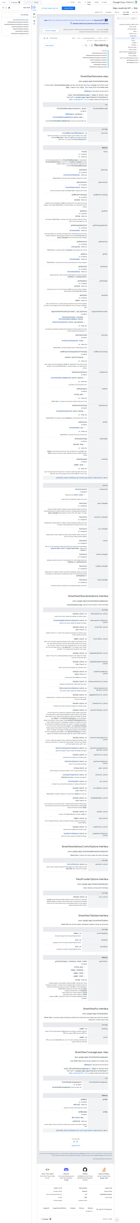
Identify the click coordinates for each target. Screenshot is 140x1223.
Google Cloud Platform (59, 1208)
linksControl (97, 703)
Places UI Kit (98, 20)
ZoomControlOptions (71, 833)
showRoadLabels (96, 798)
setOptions (103, 372)
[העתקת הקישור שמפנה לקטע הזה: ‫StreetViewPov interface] (81, 1009)
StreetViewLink (73, 175)
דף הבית (106, 38)
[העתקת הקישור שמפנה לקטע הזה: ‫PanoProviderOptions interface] (73, 879)
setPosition (103, 405)
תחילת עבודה (68, 8)
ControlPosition (80, 139)
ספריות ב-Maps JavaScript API (79, 99)
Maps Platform (127, 2)
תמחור (96, 2)
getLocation (103, 182)
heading (105, 1029)
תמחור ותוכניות (57, 1191)
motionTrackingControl (99, 737)
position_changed (101, 517)
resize (105, 540)
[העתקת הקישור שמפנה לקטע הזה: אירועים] (101, 485)
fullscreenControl (95, 681)
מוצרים (104, 2)
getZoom (105, 295)
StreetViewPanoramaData (68, 319)
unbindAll (59, 478)
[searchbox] (127, 18)
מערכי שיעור (108, 1197)
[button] (127, 24)
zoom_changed (103, 580)
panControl (98, 755)
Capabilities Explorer (106, 1194)
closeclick (103, 489)
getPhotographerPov (100, 225)
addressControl (96, 614)
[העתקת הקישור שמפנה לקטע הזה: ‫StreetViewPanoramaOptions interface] (66, 596)
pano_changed (103, 503)
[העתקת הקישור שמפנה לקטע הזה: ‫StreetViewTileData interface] (76, 916)
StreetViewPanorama (91, 76)
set (78, 478)
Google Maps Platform (89, 38)
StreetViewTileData (88, 915)
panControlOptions (101, 761)
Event (76, 495)
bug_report (9, 8)
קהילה (72, 2)
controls (104, 133)
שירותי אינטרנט (82, 1200)
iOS (86, 1194)
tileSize (104, 940)
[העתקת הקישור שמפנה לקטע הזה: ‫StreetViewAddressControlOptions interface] (59, 847)
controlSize (97, 639)
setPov (105, 422)
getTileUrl (103, 961)
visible (99, 812)
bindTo (90, 478)
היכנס (4, 2)
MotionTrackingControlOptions (67, 748)
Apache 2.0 (52, 1153)
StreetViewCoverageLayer (88, 1052)
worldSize (104, 947)
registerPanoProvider (100, 311)
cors (100, 897)
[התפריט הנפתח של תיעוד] (84, 2)
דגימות (117, 12)
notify (82, 478)
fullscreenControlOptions (101, 689)
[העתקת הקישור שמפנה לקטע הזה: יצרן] (103, 105)
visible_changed (101, 566)
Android (84, 1191)
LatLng (73, 247)
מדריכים (135, 12)
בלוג (79, 2)
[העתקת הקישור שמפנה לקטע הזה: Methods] (100, 148)
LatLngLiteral (67, 411)
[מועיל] (47, 38)
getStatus (104, 266)
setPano (105, 389)
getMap (105, 1099)
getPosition (103, 241)
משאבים (108, 12)
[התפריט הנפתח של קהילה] (68, 2)
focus (106, 151)
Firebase (72, 1208)
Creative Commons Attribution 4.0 (78, 1153)
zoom (100, 818)
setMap (105, 1112)
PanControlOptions (72, 761)
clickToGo (98, 627)
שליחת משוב (49, 45)
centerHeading (102, 933)
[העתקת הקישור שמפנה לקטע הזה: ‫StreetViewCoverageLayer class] (72, 1052)
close (3, 8)
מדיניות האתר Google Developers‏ (102, 1155)
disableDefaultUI (95, 653)
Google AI (46, 1208)
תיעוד (89, 2)
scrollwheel (97, 788)
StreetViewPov (75, 230)
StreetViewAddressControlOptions (66, 620)
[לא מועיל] (44, 38)
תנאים (110, 1219)
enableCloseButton (101, 671)
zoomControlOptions (100, 833)
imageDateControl (95, 695)
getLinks (104, 170)
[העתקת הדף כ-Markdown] (86, 45)
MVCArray (70, 133)
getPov (105, 254)
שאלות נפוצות (108, 1191)
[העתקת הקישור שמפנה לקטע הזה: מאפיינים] (100, 129)
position (99, 775)
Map (75, 1104)
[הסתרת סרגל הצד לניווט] (117, 1219)
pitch (105, 1037)
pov (101, 781)
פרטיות (105, 1219)
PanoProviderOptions (60, 322)
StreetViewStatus (73, 272)
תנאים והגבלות (58, 1200)
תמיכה (60, 1197)
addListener (98, 478)
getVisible (104, 281)
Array (64, 133)
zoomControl (97, 827)
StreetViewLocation (73, 187)
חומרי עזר (126, 12)
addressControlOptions (99, 620)
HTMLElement (69, 114)
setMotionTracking (101, 352)
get (86, 478)
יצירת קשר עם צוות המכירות (54, 1194)
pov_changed (103, 529)
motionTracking (96, 710)
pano (100, 768)
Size (76, 940)
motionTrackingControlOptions (99, 749)
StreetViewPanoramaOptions (63, 117)
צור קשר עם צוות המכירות (50, 8)
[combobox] (32, 2)
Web (136, 8)
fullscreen (6, 8)
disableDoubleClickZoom (99, 662)
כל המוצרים (89, 1211)
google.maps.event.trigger (61, 548)
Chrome (81, 1208)
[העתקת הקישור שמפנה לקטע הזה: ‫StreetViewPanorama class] (78, 76)
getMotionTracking (101, 195)
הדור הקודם (98, 12)
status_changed (102, 554)
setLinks (104, 335)
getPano (105, 211)
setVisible (104, 439)
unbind (66, 478)
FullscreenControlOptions (69, 688)
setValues (72, 478)
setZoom (105, 459)
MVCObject (88, 91)
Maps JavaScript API (122, 8)
